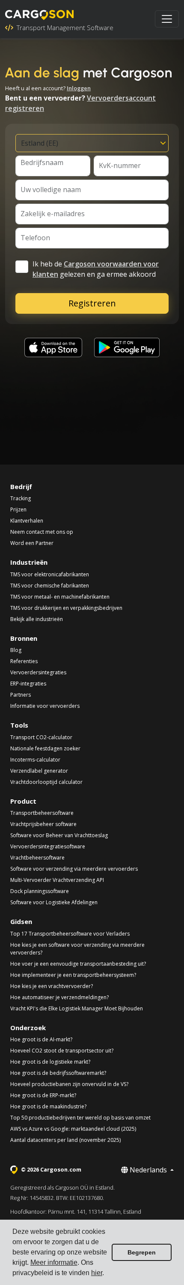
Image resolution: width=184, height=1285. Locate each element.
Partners (20, 694)
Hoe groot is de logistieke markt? (50, 1061)
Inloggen (79, 88)
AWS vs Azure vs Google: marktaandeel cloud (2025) (73, 1128)
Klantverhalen (26, 520)
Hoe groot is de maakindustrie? (48, 1106)
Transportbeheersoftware (42, 813)
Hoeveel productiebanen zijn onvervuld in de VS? (69, 1084)
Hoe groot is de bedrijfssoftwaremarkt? (58, 1073)
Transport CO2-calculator (41, 737)
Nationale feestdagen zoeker (45, 748)
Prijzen (18, 509)
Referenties (24, 661)
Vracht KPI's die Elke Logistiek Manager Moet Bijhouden (76, 1008)
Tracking (20, 498)
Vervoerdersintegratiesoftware (47, 846)
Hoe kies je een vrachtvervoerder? (51, 986)
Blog (15, 650)
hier (96, 1272)
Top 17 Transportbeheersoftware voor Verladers (70, 933)
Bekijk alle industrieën (36, 619)
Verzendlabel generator (39, 770)
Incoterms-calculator (35, 759)
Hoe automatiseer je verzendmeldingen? (59, 997)
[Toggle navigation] (167, 19)
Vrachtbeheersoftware (37, 857)
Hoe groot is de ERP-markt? (43, 1095)
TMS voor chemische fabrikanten (49, 585)
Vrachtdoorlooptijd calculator (46, 782)
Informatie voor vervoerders (45, 706)
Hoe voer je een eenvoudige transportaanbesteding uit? (78, 963)
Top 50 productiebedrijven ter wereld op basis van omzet (80, 1117)
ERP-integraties (28, 683)
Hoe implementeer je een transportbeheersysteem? (73, 975)
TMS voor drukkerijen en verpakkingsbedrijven (66, 608)
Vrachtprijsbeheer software (43, 824)
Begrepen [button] (142, 1252)
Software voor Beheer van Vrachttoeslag (59, 835)
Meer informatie (53, 1262)
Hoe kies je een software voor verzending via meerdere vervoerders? (77, 948)
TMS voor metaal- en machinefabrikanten (60, 596)
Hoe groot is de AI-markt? (41, 1039)
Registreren (92, 303)
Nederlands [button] (148, 1170)
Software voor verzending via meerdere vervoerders (74, 868)
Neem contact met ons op (41, 531)
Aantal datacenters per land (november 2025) (65, 1140)
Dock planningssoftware (39, 891)
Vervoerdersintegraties (38, 672)
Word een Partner (31, 543)
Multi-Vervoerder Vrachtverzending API (57, 880)
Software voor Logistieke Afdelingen (54, 902)
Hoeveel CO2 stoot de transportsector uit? (61, 1050)
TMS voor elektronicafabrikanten (49, 574)
